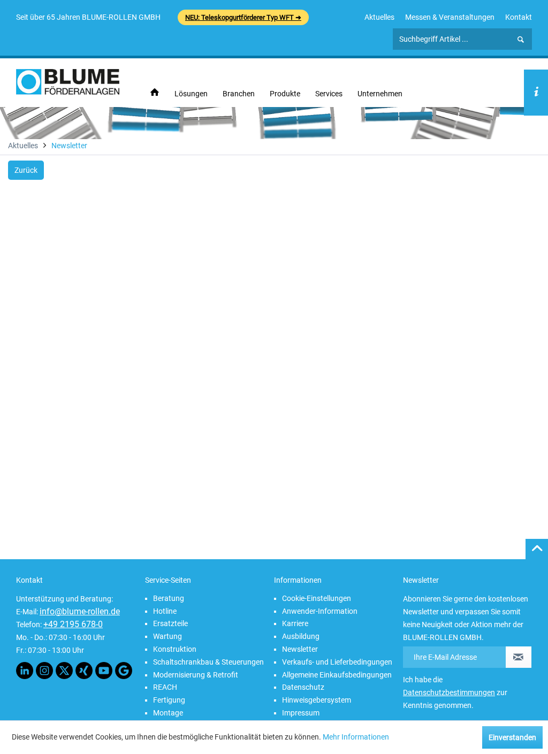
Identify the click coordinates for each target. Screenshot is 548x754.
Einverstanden (512, 737)
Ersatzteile (170, 623)
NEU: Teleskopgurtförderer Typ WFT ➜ (243, 17)
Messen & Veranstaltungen (449, 17)
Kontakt (518, 17)
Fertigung (169, 700)
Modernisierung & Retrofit (195, 675)
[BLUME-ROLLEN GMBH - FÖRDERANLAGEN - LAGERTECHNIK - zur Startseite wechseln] (67, 82)
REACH (165, 687)
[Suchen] (520, 39)
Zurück (25, 170)
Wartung (167, 636)
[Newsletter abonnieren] (518, 657)
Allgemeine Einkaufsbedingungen (337, 675)
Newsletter (300, 649)
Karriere (295, 623)
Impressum (300, 713)
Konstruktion (174, 649)
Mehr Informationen (356, 737)
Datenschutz (303, 687)
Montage (168, 713)
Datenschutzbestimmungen (449, 692)
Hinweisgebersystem (316, 700)
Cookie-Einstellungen (316, 598)
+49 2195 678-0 (73, 624)
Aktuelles (379, 17)
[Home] (154, 92)
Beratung (168, 598)
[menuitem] (379, 17)
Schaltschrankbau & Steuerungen (208, 662)
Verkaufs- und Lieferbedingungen (337, 662)
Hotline (165, 611)
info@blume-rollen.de (80, 611)
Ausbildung (300, 636)
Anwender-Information (319, 611)
